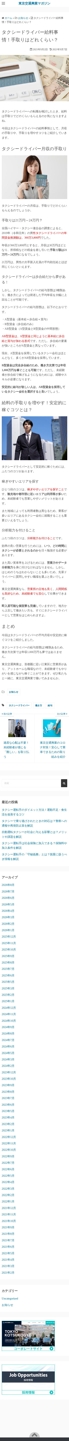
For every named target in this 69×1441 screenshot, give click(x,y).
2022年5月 (8, 1175)
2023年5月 (8, 1111)
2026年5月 (8, 904)
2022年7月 (8, 1162)
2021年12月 (9, 1208)
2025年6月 (8, 975)
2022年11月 (9, 1143)
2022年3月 (8, 1188)
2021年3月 (8, 1266)
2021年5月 (8, 1253)
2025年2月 (8, 994)
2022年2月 (8, 1195)
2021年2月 (8, 1272)
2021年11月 (9, 1214)
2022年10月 (9, 1149)
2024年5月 (8, 1053)
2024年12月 (9, 1007)
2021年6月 (8, 1246)
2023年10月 (9, 1078)
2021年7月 (8, 1240)
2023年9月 (8, 1085)
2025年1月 (8, 1001)
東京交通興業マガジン (34, 3)
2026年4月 (8, 910)
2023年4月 (8, 1117)
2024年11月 (9, 1014)
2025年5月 (8, 981)
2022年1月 (8, 1201)
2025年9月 (8, 956)
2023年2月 (8, 1124)
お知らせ (13, 692)
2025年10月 (9, 949)
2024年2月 (8, 1065)
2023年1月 (8, 1130)
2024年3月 (8, 1059)
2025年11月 (9, 943)
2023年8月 (8, 1091)
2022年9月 (8, 1156)
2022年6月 (8, 1169)
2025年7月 (8, 968)
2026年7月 (8, 891)
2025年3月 (8, 988)
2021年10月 (9, 1220)
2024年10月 (9, 1020)
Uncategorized (10, 1298)
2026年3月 (8, 917)
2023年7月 (8, 1098)
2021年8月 (8, 1233)
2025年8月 (8, 962)
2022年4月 (8, 1182)
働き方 (38, 705)
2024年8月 (8, 1033)
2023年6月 (8, 1104)
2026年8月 (8, 884)
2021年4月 (8, 1259)
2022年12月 (9, 1136)
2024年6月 (8, 1046)
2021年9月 (8, 1227)
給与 (50, 705)
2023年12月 (9, 1072)
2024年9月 (8, 1027)
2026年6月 (8, 897)
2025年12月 (9, 936)
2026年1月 (8, 930)
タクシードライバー (19, 705)
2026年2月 (8, 923)
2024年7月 (8, 1040)
